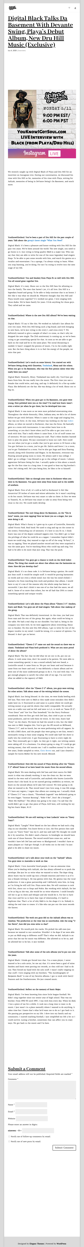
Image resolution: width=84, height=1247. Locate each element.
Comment (13, 1079)
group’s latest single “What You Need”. (45, 240)
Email (11, 1111)
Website (11, 1118)
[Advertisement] (42, 70)
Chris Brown (45, 750)
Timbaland (47, 365)
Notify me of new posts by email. (26, 1141)
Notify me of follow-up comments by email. (31, 1136)
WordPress (61, 1243)
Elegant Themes (37, 1243)
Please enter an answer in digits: (23, 1124)
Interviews (22, 51)
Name (11, 1104)
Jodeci (70, 421)
